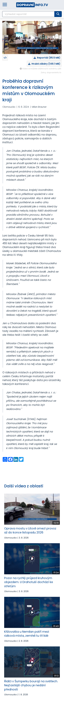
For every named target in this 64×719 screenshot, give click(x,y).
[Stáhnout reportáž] (5, 57)
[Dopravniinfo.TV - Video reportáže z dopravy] (32, 4)
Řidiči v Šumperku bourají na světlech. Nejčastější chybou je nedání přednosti (31, 685)
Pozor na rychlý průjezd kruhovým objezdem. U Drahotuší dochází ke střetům (28, 582)
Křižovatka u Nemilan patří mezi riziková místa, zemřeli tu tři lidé (26, 634)
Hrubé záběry (45, 63)
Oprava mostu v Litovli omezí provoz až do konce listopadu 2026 (30, 530)
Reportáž (48, 57)
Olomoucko (8, 106)
